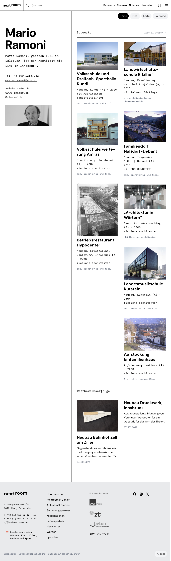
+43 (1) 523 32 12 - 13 (21, 514)
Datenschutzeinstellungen (64, 553)
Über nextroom (56, 494)
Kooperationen (55, 515)
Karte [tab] (146, 16)
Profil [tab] (135, 16)
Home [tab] (123, 16)
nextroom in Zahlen (58, 499)
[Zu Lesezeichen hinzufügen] (114, 46)
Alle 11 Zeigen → (155, 32)
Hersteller (147, 5)
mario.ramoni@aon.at (21, 80)
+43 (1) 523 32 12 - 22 (21, 518)
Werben (51, 532)
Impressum (10, 553)
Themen (122, 5)
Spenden (52, 537)
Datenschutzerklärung (32, 553)
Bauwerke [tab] (160, 16)
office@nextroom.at (16, 522)
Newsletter (53, 526)
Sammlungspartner (58, 510)
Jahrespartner (55, 521)
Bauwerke (109, 5)
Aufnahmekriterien (58, 505)
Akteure (133, 5)
